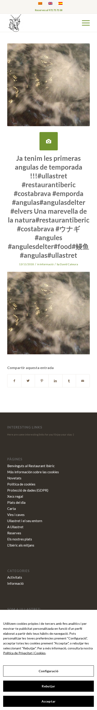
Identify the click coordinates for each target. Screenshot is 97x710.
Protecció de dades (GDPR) (27, 490)
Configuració (48, 671)
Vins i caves (16, 515)
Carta (11, 508)
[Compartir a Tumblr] (69, 380)
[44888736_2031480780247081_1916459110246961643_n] (48, 141)
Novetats (14, 478)
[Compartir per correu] (83, 380)
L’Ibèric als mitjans (20, 545)
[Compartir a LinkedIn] (55, 380)
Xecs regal (15, 496)
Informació (46, 264)
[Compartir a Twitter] (28, 380)
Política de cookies (21, 484)
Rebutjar (48, 686)
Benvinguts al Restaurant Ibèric (31, 466)
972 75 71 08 (55, 10)
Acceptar (48, 701)
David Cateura (69, 264)
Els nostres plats (19, 539)
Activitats (14, 577)
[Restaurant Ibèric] (40, 23)
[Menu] (83, 23)
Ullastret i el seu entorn (24, 521)
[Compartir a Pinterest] (41, 380)
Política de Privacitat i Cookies (24, 653)
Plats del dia (16, 502)
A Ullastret (15, 527)
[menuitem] (83, 23)
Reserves (14, 533)
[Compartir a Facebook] (14, 380)
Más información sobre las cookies (33, 472)
